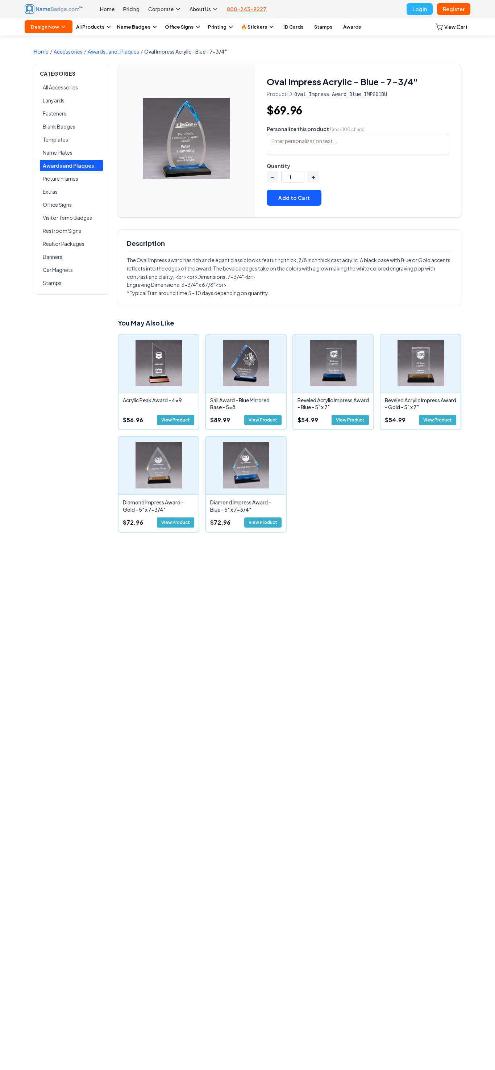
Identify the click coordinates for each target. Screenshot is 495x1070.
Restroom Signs (62, 230)
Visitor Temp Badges (67, 217)
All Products (90, 27)
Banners (52, 256)
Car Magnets (58, 270)
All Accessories (60, 87)
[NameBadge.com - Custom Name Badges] (54, 9)
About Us (200, 9)
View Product (175, 420)
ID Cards (293, 27)
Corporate (161, 9)
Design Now (45, 27)
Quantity (278, 166)
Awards (352, 27)
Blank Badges (59, 126)
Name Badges (133, 27)
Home (107, 9)
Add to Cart (294, 197)
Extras (50, 191)
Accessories (68, 51)
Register (454, 9)
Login (419, 9)
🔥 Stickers (254, 27)
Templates (55, 139)
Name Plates (57, 152)
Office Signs (179, 27)
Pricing (131, 9)
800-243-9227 (246, 9)
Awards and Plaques (68, 165)
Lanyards (54, 100)
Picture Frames (60, 178)
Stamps (323, 27)
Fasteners (54, 113)
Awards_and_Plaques (113, 51)
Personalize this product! (316, 129)
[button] (451, 26)
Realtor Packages (63, 243)
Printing (217, 27)
